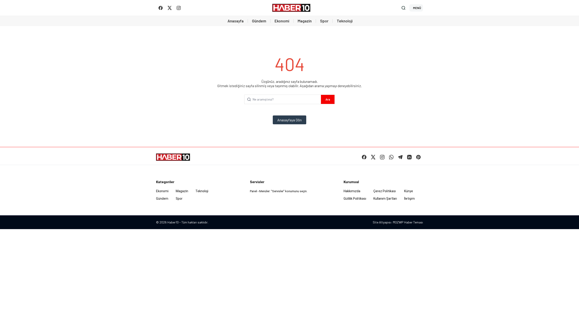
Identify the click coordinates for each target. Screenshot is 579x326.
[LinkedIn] (409, 157)
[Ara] (403, 8)
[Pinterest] (418, 157)
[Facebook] (160, 7)
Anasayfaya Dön (289, 120)
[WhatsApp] (391, 157)
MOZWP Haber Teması (408, 222)
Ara (327, 99)
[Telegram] (400, 157)
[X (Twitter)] (169, 7)
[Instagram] (178, 7)
